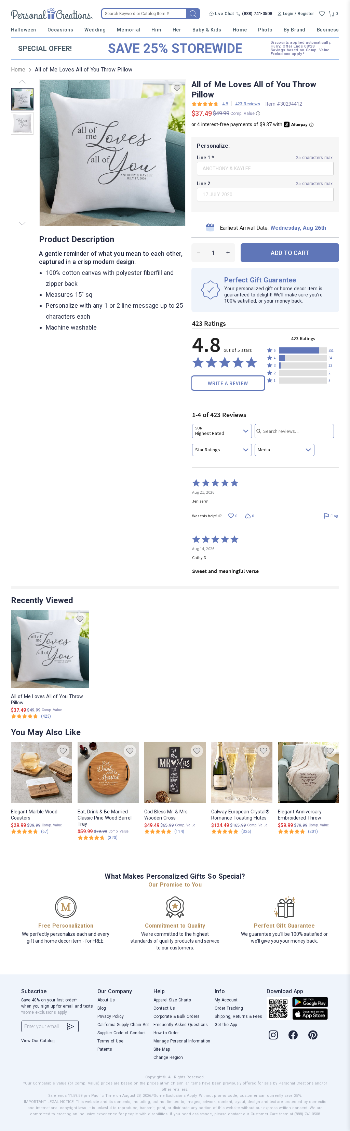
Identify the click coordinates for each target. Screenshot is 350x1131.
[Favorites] (322, 14)
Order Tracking (229, 1008)
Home (240, 29)
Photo (265, 29)
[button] (303, 350)
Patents (104, 1049)
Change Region (168, 1057)
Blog (101, 1008)
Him (156, 29)
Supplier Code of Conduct (121, 1032)
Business (328, 29)
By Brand (295, 29)
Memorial (128, 29)
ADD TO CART (290, 252)
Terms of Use (110, 1041)
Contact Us (164, 1008)
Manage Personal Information (181, 1041)
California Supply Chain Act (123, 1024)
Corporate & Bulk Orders (176, 1016)
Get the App (226, 1024)
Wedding (95, 29)
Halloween (23, 29)
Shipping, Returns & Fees (238, 1016)
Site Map (161, 1049)
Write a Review (228, 383)
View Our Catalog (38, 1040)
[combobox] (222, 431)
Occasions (60, 29)
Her (177, 29)
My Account (226, 1000)
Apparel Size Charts (172, 1000)
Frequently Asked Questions (180, 1024)
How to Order (166, 1032)
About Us (106, 1000)
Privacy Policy (110, 1016)
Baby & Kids (206, 29)
